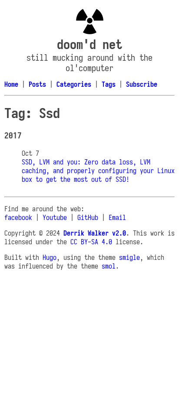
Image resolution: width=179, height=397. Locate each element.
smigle (129, 257)
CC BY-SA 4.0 (91, 241)
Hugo (49, 257)
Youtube (55, 217)
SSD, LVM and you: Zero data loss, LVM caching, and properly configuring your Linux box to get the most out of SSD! (98, 170)
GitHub (87, 217)
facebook (18, 217)
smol (109, 266)
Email (117, 217)
